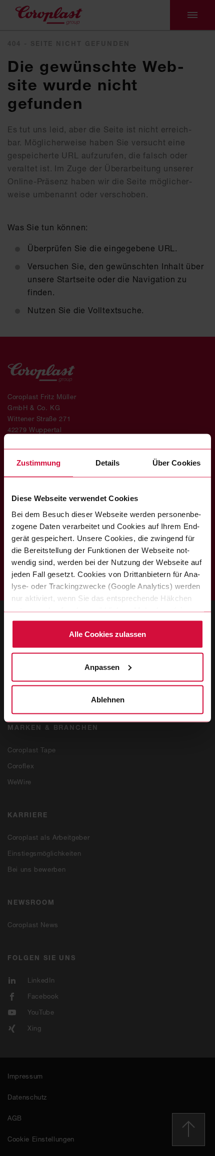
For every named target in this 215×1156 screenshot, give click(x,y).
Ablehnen (107, 699)
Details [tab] (108, 463)
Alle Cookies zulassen (107, 634)
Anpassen (102, 666)
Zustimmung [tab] (38, 463)
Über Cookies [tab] (176, 463)
